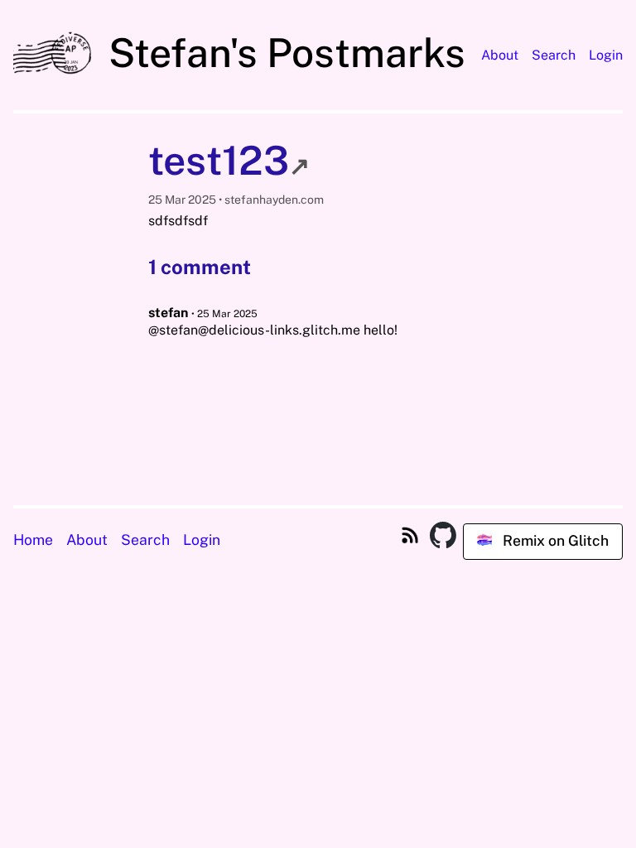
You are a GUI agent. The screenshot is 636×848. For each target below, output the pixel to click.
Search (554, 55)
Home (33, 539)
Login (606, 55)
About (499, 55)
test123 (229, 160)
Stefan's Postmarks (282, 52)
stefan (168, 312)
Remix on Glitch (554, 540)
